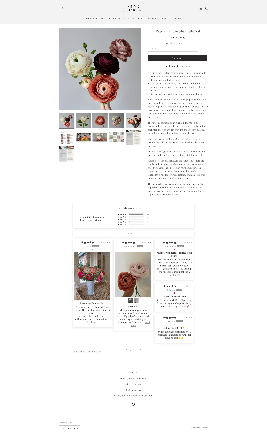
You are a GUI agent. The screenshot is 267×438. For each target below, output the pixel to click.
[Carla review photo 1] (92, 276)
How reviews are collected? (87, 351)
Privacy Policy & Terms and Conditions (133, 395)
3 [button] (133, 349)
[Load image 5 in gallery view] (133, 120)
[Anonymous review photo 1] (133, 275)
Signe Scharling (202, 427)
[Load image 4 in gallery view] (116, 120)
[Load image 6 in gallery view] (66, 137)
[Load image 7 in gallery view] (83, 137)
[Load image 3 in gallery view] (100, 120)
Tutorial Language (172, 43)
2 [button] (130, 349)
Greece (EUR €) (68, 428)
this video (193, 142)
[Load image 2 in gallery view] (83, 120)
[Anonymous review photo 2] (130, 300)
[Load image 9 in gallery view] (116, 137)
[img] (87, 242)
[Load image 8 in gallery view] (100, 137)
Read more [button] (92, 322)
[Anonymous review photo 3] (136, 300)
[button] (62, 8)
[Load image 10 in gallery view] (133, 137)
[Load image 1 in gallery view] (66, 120)
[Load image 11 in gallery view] (66, 154)
